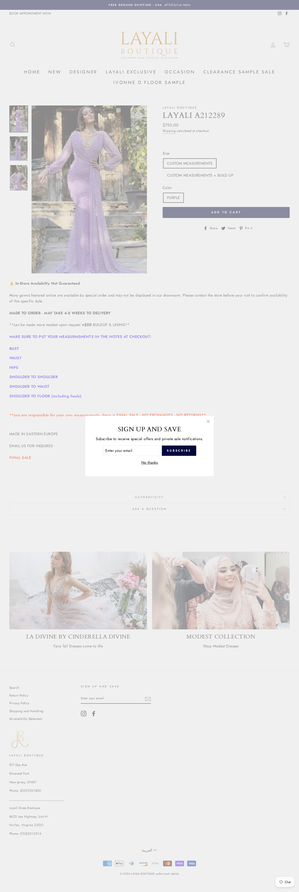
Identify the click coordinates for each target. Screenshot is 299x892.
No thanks (149, 462)
